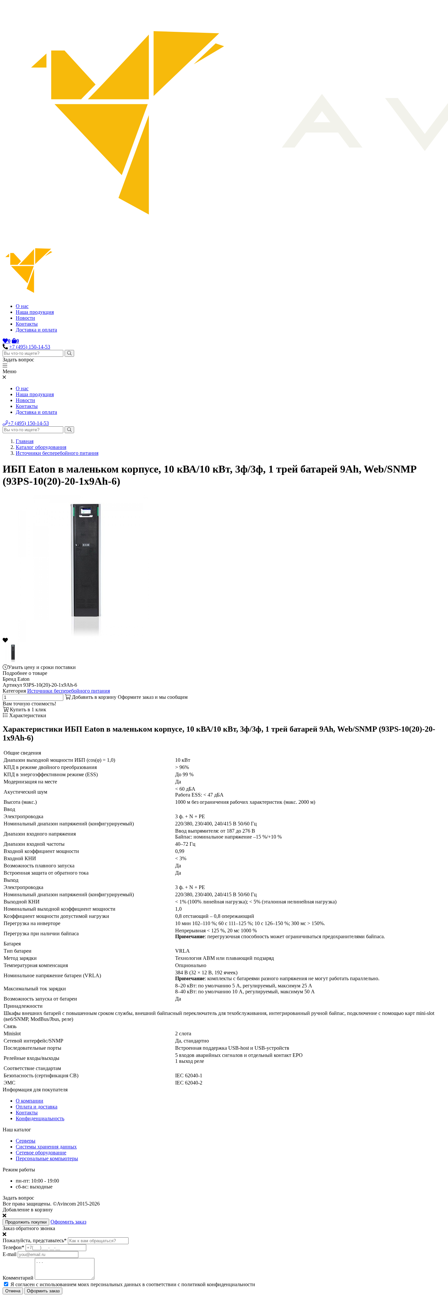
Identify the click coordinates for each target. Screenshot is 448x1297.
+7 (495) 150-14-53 (29, 347)
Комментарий (18, 1278)
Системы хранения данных (46, 1146)
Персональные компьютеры (47, 1158)
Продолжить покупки (26, 1222)
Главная (24, 441)
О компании (29, 1101)
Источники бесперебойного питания (57, 453)
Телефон (13, 1247)
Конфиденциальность (40, 1118)
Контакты (27, 324)
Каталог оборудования (41, 447)
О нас (22, 306)
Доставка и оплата (36, 330)
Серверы (25, 1141)
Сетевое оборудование (41, 1152)
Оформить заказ (68, 1222)
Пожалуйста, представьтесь (35, 1240)
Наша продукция (35, 312)
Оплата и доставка (36, 1106)
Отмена (12, 1290)
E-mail (9, 1254)
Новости (25, 318)
